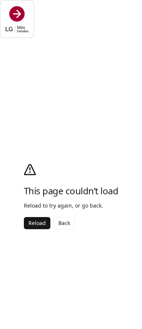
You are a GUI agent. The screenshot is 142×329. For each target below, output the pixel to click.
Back (64, 223)
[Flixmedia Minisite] (71, 19)
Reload (37, 223)
